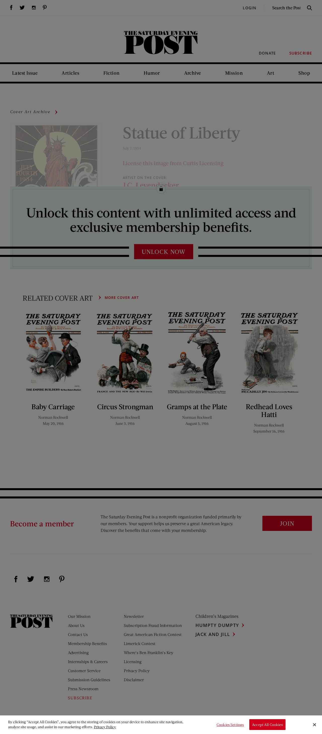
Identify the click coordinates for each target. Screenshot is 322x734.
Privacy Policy (105, 727)
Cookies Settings (230, 724)
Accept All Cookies (267, 724)
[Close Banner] (314, 724)
